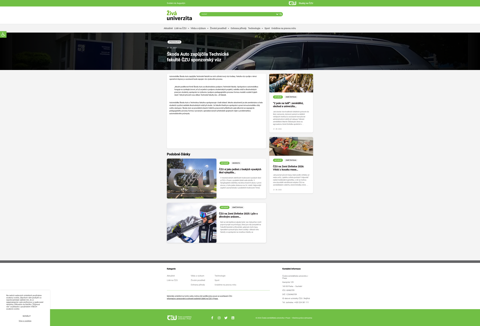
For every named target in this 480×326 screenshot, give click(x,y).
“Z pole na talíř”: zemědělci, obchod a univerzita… (288, 105)
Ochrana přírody (238, 28)
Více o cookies (25, 321)
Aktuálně (168, 28)
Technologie (254, 28)
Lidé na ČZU (180, 28)
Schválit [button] (27, 316)
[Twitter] (226, 318)
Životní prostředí (218, 28)
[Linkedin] (233, 318)
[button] (3, 34)
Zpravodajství (174, 42)
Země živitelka (237, 207)
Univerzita (236, 163)
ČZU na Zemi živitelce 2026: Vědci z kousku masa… (288, 168)
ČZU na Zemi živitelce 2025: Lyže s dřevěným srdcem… (238, 215)
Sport (267, 28)
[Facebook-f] (212, 318)
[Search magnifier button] (280, 14)
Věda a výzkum (198, 28)
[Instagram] (219, 318)
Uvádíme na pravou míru (283, 28)
